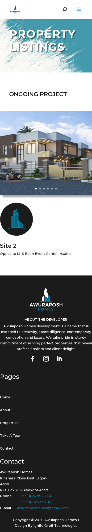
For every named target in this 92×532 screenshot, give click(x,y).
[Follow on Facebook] (32, 359)
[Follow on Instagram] (46, 359)
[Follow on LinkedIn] (59, 359)
